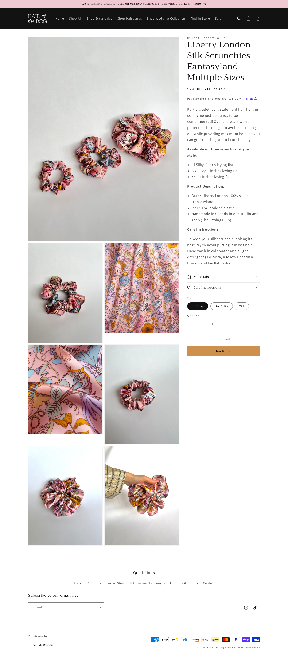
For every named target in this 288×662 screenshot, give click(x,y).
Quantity (193, 315)
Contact (209, 583)
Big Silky (221, 306)
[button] (239, 18)
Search (78, 583)
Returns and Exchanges (147, 583)
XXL (242, 306)
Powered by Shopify (249, 647)
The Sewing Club (216, 220)
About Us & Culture (184, 583)
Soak (217, 257)
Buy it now (224, 351)
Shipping (95, 583)
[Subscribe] (99, 607)
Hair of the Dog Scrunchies (221, 647)
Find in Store (115, 583)
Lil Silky (198, 306)
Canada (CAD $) (42, 645)
